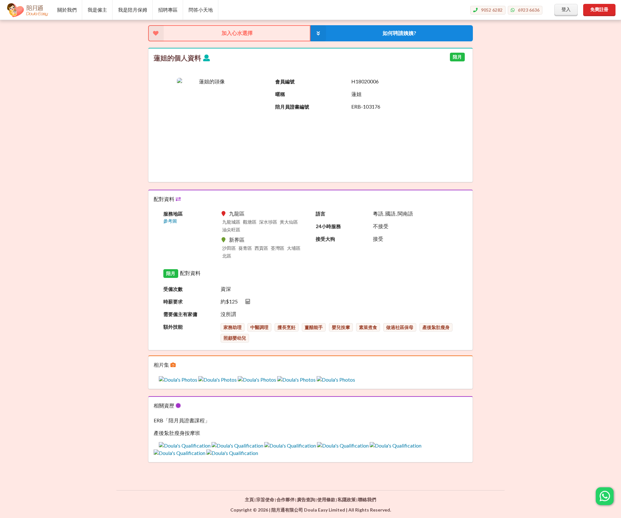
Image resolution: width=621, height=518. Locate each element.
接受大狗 (325, 239)
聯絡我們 (367, 499)
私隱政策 (347, 499)
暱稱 (280, 94)
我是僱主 (97, 10)
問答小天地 (201, 10)
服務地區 (173, 214)
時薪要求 (173, 301)
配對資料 (164, 199)
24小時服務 (328, 226)
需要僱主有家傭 (180, 314)
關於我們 (67, 10)
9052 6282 (492, 10)
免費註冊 (599, 9)
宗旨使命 (265, 499)
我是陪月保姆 (132, 10)
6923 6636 (528, 10)
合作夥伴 (286, 499)
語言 (320, 214)
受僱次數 (173, 289)
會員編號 (285, 81)
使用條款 (326, 499)
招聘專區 (168, 10)
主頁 (249, 499)
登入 (566, 9)
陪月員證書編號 (292, 107)
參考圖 (170, 221)
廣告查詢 (306, 499)
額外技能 (173, 327)
